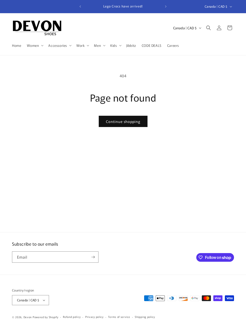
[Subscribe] (93, 257)
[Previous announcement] (80, 6)
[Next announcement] (165, 6)
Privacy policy (94, 317)
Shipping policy (145, 317)
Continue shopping (123, 121)
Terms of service (119, 317)
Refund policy (71, 317)
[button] (34, 45)
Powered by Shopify (45, 317)
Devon (28, 317)
